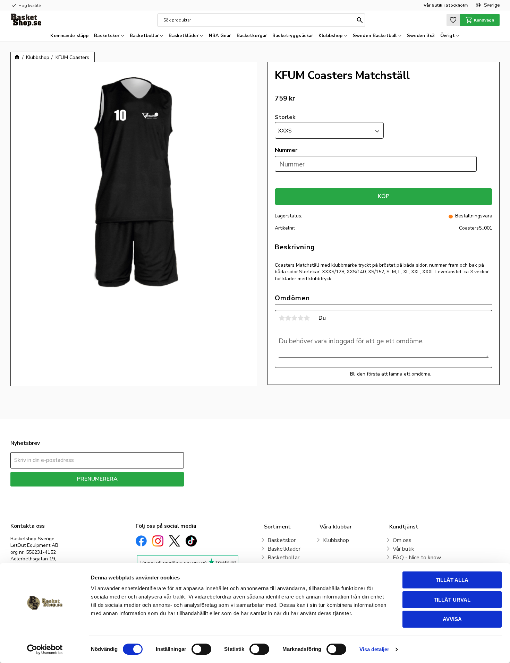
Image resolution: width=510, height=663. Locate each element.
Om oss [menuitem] (402, 540)
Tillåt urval (452, 600)
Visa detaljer (374, 649)
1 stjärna (282, 318)
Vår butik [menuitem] (403, 549)
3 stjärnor (294, 318)
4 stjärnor (300, 318)
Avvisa (452, 619)
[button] (453, 20)
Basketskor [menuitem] (106, 36)
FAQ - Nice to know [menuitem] (417, 557)
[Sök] (360, 20)
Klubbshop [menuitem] (330, 36)
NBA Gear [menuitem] (220, 36)
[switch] (201, 649)
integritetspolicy (121, 491)
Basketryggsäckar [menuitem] (292, 36)
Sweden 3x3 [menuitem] (421, 36)
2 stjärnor (288, 318)
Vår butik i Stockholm (446, 5)
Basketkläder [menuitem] (183, 36)
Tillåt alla (452, 580)
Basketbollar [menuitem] (144, 36)
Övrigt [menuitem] (447, 36)
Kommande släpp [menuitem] (69, 36)
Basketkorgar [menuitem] (252, 36)
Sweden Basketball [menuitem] (375, 36)
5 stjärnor (307, 318)
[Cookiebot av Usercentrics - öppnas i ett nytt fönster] (45, 649)
